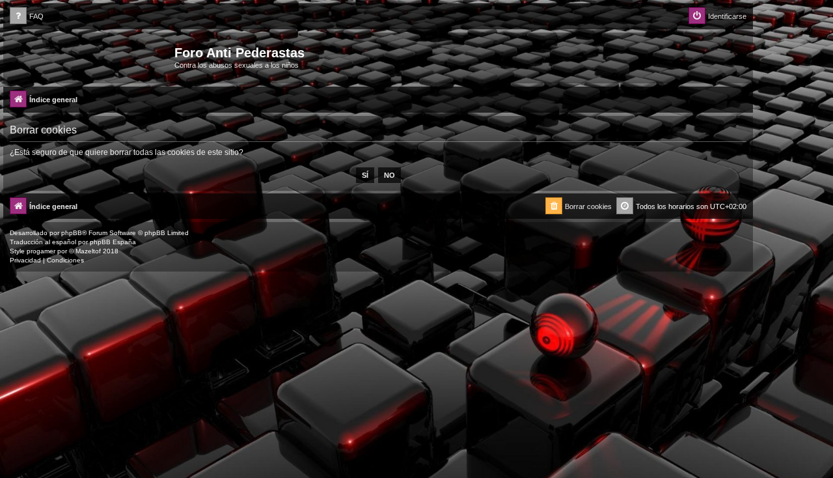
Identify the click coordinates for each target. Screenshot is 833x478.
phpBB (71, 232)
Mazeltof (88, 251)
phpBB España (113, 242)
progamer (41, 251)
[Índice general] (90, 56)
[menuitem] (27, 16)
